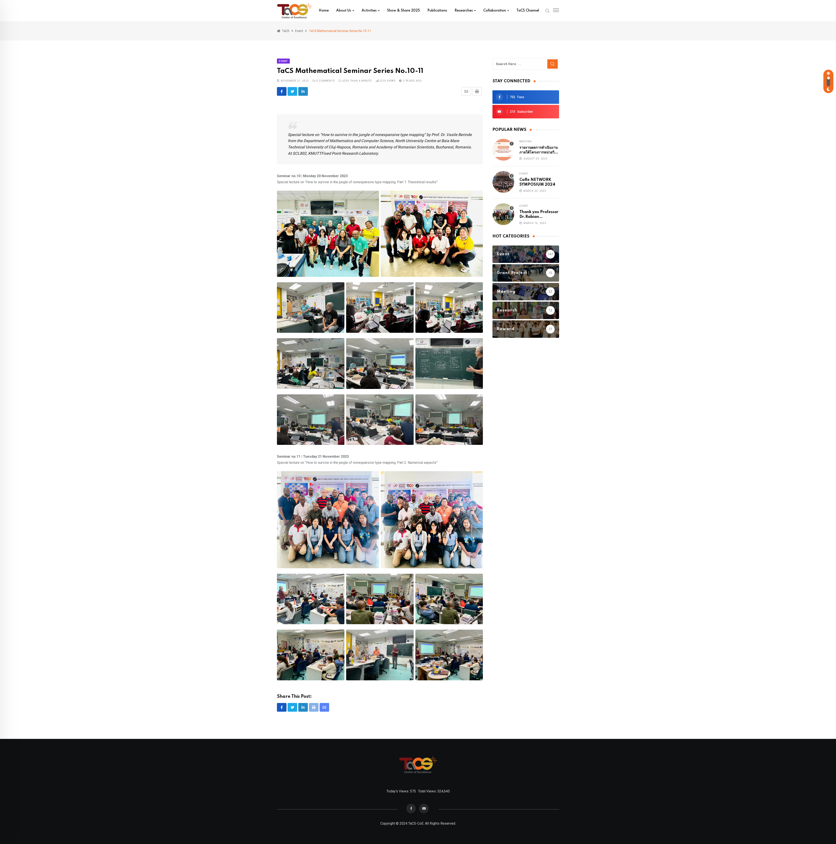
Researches (464, 10)
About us (343, 10)
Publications (437, 10)
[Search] (547, 10)
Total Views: (427, 791)
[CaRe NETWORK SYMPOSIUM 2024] (503, 182)
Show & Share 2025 (403, 10)
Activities (369, 10)
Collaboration (494, 10)
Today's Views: (398, 791)
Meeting (525, 141)
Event (523, 173)
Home (324, 10)
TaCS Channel (527, 10)
